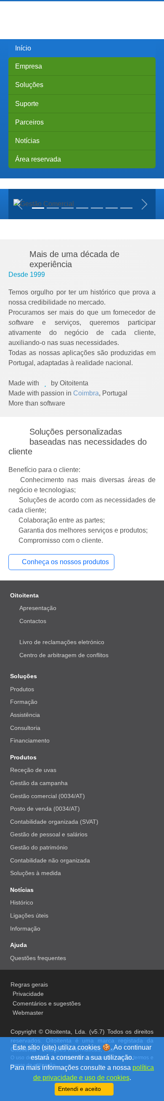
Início (23, 48)
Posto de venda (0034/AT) (45, 808)
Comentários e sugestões (47, 1003)
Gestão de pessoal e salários (48, 834)
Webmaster (28, 1012)
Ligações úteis (29, 915)
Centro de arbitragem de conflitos (63, 655)
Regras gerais (29, 984)
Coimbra (86, 393)
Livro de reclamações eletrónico (61, 642)
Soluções (29, 84)
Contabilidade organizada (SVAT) (54, 821)
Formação (23, 701)
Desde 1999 (26, 274)
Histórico (21, 902)
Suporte (27, 103)
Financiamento (30, 740)
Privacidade (28, 993)
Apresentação (37, 608)
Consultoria (25, 727)
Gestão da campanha (39, 783)
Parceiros (29, 122)
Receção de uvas (33, 770)
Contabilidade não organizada (50, 860)
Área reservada (38, 159)
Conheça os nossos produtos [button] (65, 561)
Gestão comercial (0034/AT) (47, 796)
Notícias (27, 140)
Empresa (28, 66)
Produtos (22, 689)
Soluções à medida (35, 873)
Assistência (25, 714)
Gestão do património (39, 847)
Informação (25, 928)
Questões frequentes (38, 958)
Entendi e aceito (80, 1089)
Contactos (32, 621)
